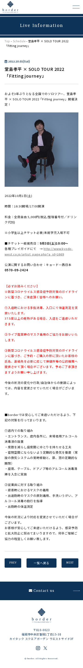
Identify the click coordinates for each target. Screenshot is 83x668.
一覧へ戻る (41, 563)
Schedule (19, 41)
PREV (13, 562)
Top (7, 41)
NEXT (70, 562)
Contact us (43, 591)
